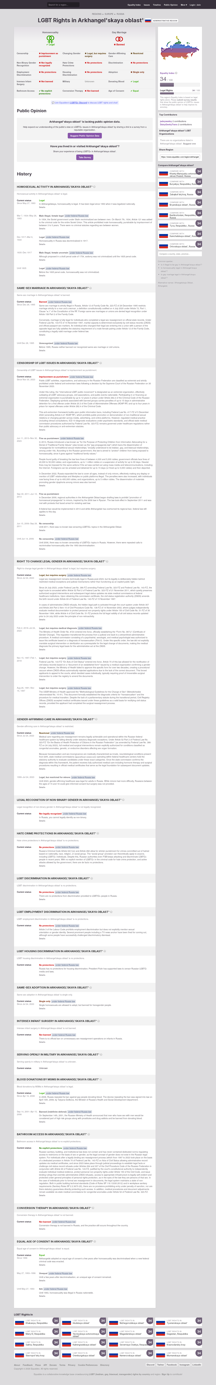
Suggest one (189, 143)
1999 (19, 777)
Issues (147, 5)
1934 (26, 215)
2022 (41, 414)
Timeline (157, 5)
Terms (62, 1364)
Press (38, 1364)
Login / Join (195, 5)
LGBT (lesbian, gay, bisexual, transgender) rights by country (119, 1374)
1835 (19, 252)
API (45, 1364)
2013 (26, 438)
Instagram (185, 1364)
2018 (26, 627)
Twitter (160, 1364)
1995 (32, 304)
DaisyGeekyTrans (169, 124)
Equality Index (134, 5)
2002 (119, 607)
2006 (90, 500)
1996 (25, 1257)
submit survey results (187, 99)
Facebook (172, 1364)
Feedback (28, 1364)
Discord (150, 1364)
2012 (119, 1183)
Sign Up (166, 1374)
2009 (54, 497)
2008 (32, 1095)
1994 (51, 613)
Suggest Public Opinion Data (84, 135)
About (17, 1364)
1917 (23, 236)
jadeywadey (166, 121)
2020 (121, 308)
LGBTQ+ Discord (78, 102)
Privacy (71, 1364)
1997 (80, 322)
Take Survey (85, 157)
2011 (27, 493)
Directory (104, 1364)
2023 (32, 379)
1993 (33, 203)
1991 (27, 687)
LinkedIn (196, 1364)
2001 (27, 1111)
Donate (53, 1364)
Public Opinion (171, 5)
